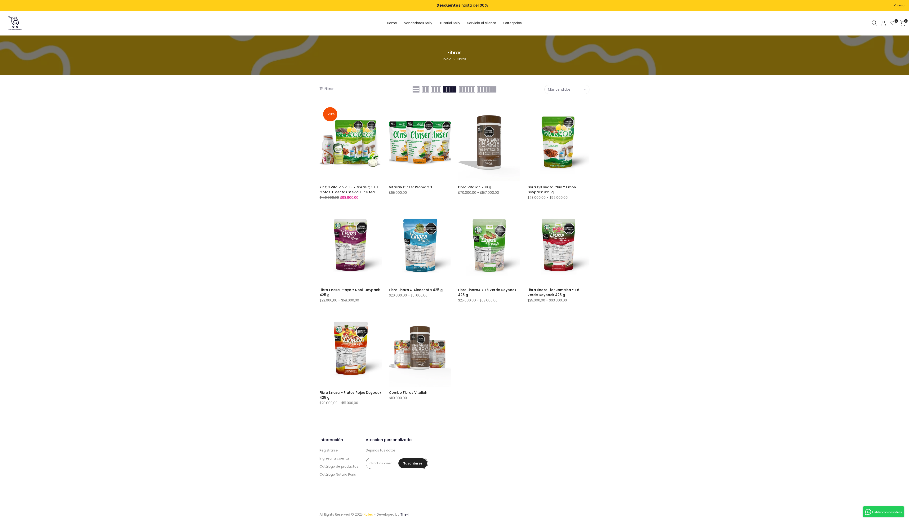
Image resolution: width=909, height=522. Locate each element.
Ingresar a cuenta (334, 458)
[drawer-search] (874, 23)
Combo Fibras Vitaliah (408, 392)
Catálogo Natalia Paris (338, 474)
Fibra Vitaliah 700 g (474, 187)
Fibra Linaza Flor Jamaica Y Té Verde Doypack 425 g (553, 292)
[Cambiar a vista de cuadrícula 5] (467, 89)
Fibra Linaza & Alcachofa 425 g (416, 290)
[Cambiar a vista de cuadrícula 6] (486, 89)
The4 (404, 514)
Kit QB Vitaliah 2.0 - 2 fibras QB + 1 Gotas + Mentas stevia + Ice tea (349, 190)
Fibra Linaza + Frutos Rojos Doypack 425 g (350, 395)
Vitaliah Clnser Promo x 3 (410, 187)
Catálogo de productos (339, 466)
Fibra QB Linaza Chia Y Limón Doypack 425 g (551, 190)
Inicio (447, 59)
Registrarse (329, 450)
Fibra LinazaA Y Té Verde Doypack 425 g (487, 292)
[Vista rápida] (378, 131)
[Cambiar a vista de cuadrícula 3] (436, 89)
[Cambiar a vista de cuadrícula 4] (449, 89)
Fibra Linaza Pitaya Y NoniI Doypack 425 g (350, 292)
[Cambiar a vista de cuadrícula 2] (425, 89)
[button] (378, 112)
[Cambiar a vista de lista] (416, 89)
